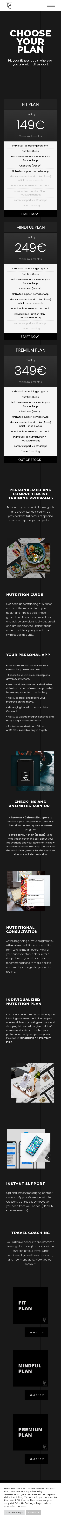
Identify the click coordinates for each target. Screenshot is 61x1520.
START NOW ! (30, 213)
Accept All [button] (33, 1512)
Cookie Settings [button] (14, 1512)
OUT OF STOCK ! (30, 459)
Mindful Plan (28, 1038)
